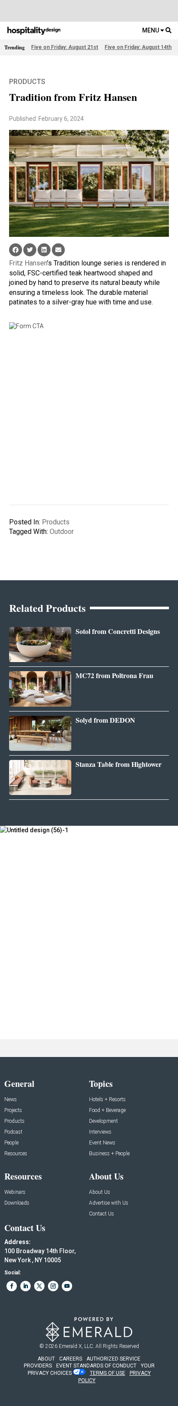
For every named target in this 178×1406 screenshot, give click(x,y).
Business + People (109, 1154)
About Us (99, 1192)
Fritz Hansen (28, 263)
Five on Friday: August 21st (64, 47)
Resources (15, 1154)
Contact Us (101, 1214)
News (10, 1099)
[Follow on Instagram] (53, 1286)
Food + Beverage (107, 1110)
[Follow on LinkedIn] (25, 1286)
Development (103, 1121)
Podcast (13, 1132)
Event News (102, 1143)
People (11, 1143)
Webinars (14, 1192)
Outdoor (62, 531)
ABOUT (46, 1359)
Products (27, 82)
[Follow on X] (39, 1286)
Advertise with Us (108, 1203)
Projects (13, 1110)
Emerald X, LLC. (76, 1346)
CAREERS (70, 1359)
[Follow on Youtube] (67, 1286)
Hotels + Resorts (107, 1099)
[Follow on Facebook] (11, 1286)
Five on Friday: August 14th (138, 47)
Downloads (16, 1203)
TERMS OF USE (107, 1373)
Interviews (100, 1132)
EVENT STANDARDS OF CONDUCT (96, 1366)
